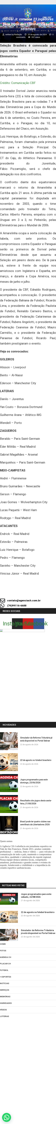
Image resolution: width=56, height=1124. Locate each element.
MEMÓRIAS (5, 996)
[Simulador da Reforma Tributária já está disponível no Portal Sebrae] (9, 741)
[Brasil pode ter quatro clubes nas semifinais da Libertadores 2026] (9, 825)
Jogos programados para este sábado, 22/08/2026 (36, 895)
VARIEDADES (6, 1003)
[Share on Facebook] (37, 592)
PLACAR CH (5, 964)
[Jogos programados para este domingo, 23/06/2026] (9, 783)
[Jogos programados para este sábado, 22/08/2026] (9, 899)
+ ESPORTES (5, 977)
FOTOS (3, 950)
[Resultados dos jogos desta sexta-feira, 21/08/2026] (9, 804)
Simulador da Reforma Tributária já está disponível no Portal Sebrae (38, 932)
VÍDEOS (3, 1010)
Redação (18, 34)
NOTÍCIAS (4, 983)
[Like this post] (27, 592)
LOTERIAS (4, 1016)
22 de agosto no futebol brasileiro (35, 760)
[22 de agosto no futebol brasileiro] (9, 762)
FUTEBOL (4, 970)
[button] (6, 1117)
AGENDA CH (5, 957)
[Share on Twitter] (47, 592)
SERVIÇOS (4, 990)
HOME (3, 944)
